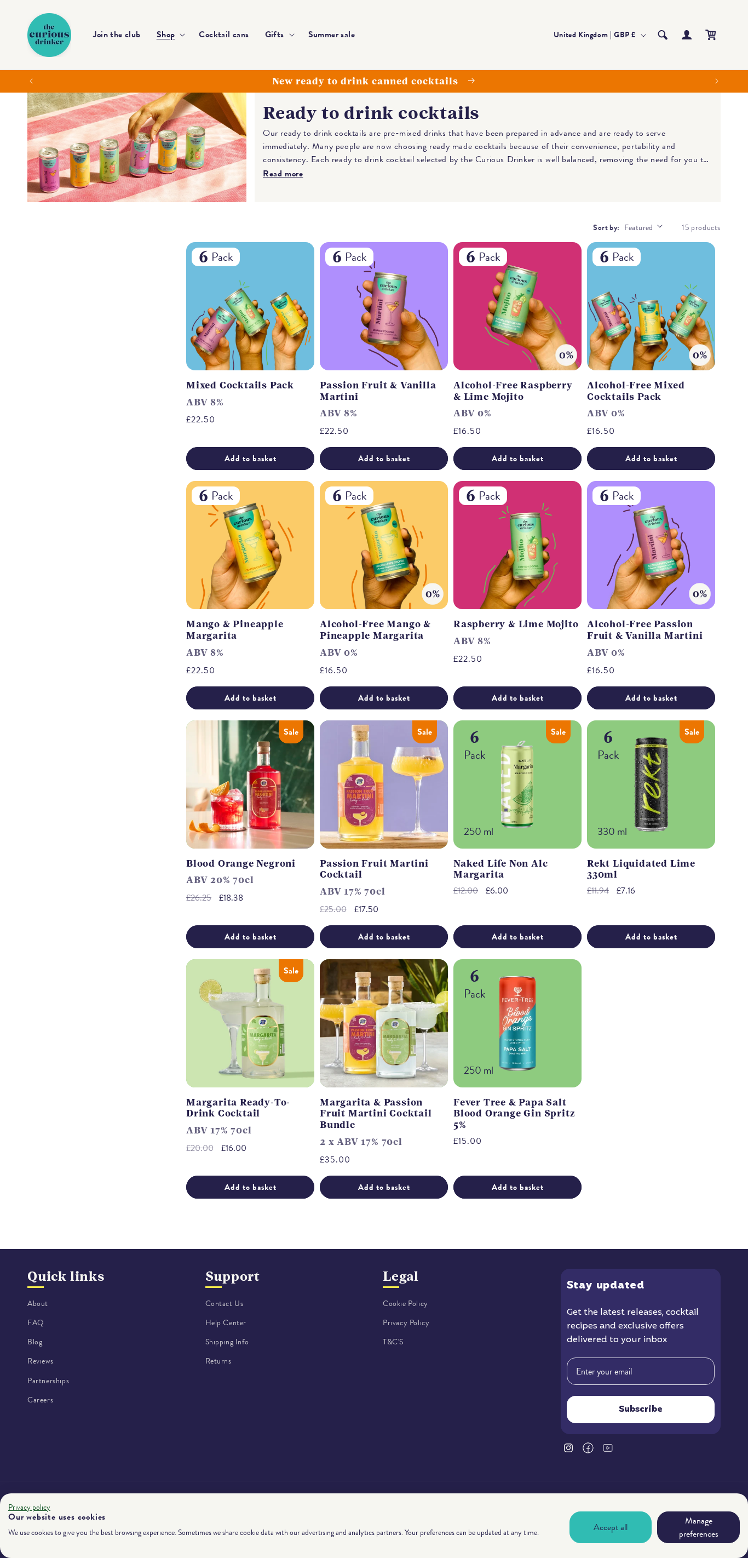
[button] (170, 34)
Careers (40, 1400)
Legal (401, 1276)
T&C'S (393, 1342)
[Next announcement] (717, 81)
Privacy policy (29, 1507)
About (37, 1303)
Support (233, 1276)
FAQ (35, 1322)
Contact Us (224, 1303)
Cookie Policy (405, 1303)
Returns (218, 1361)
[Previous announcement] (31, 81)
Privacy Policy (406, 1322)
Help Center (226, 1322)
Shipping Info (227, 1342)
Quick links (66, 1276)
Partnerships (48, 1381)
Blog (34, 1342)
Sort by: (606, 227)
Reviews (40, 1361)
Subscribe (641, 1410)
